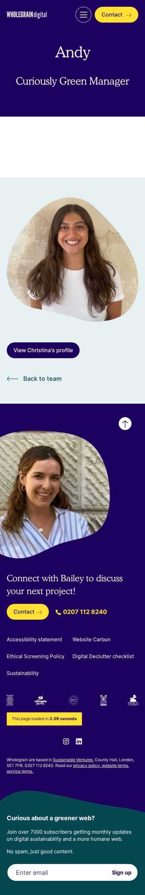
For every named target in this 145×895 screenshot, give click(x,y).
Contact (113, 14)
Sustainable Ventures (73, 759)
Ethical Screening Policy (35, 656)
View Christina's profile (43, 350)
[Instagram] (66, 741)
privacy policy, (87, 765)
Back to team (42, 378)
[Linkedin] (79, 741)
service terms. (20, 771)
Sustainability (23, 673)
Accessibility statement (34, 639)
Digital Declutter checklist (103, 656)
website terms (115, 765)
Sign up (122, 872)
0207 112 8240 (84, 611)
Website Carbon (91, 639)
